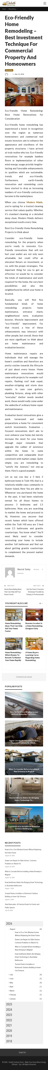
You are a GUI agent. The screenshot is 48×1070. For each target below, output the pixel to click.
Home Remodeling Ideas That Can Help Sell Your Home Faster (13, 592)
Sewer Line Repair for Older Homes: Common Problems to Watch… (24, 742)
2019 (9, 1036)
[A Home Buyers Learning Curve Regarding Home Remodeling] (34, 643)
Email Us (22, 1052)
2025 (9, 1004)
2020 (9, 1031)
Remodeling (9, 70)
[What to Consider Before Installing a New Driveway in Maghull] (24, 762)
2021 (9, 1025)
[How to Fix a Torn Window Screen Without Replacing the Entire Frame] (24, 705)
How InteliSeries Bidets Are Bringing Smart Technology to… (24, 799)
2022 (9, 1020)
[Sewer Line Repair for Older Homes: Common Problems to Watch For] (24, 733)
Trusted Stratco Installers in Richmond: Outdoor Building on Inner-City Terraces (28, 967)
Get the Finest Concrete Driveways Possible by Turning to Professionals (35, 592)
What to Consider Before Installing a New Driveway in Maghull (24, 770)
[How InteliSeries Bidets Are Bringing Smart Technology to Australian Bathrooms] (24, 790)
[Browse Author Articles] (6, 74)
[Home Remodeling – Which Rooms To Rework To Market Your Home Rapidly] (14, 643)
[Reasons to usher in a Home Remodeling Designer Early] (34, 614)
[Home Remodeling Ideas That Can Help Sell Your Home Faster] (14, 614)
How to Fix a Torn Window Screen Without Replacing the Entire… (24, 713)
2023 (9, 1015)
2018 (9, 1041)
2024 (9, 1009)
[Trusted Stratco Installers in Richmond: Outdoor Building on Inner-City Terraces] (24, 819)
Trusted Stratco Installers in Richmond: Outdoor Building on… (24, 827)
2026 (9, 923)
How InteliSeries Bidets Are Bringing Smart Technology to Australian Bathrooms (27, 957)
